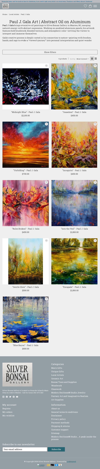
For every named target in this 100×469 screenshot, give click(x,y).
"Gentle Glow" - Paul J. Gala (25, 287)
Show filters (50, 52)
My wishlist (8, 415)
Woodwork (56, 385)
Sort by (72, 59)
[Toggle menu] (95, 6)
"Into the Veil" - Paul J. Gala (74, 228)
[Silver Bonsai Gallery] (5, 6)
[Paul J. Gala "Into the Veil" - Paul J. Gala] (74, 203)
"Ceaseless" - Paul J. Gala (74, 112)
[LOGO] (40, 465)
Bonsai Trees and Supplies (64, 382)
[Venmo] (56, 465)
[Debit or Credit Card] (52, 465)
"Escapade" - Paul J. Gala (74, 287)
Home (4, 14)
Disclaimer (56, 415)
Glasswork (56, 389)
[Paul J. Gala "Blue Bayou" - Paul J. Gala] (25, 320)
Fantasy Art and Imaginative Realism (69, 396)
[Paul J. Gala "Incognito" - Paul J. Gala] (74, 145)
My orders (7, 412)
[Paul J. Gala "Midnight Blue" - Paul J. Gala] (25, 86)
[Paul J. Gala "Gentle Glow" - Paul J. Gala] (25, 261)
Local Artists (14, 14)
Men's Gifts (56, 368)
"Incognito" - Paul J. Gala (74, 170)
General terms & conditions (64, 412)
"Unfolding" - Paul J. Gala (25, 170)
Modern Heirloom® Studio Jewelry (68, 392)
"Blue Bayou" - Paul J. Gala (25, 345)
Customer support (59, 429)
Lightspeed (71, 461)
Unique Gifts (57, 371)
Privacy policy (58, 419)
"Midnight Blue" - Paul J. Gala (25, 112)
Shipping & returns (60, 426)
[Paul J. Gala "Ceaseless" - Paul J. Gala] (74, 86)
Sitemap (55, 433)
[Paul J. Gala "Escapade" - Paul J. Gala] (74, 261)
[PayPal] (48, 465)
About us (55, 408)
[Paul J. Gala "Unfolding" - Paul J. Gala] (25, 145)
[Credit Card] (60, 465)
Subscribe (56, 449)
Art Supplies (57, 399)
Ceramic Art (57, 378)
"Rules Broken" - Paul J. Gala (25, 228)
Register (6, 408)
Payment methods (60, 422)
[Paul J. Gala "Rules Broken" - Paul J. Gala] (25, 203)
